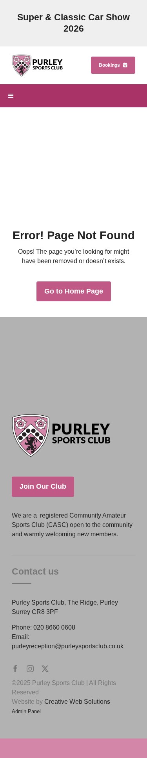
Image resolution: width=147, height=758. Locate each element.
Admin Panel (26, 711)
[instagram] (30, 668)
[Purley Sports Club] (37, 57)
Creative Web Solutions (77, 701)
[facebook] (15, 668)
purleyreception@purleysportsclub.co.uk (67, 646)
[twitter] (45, 668)
